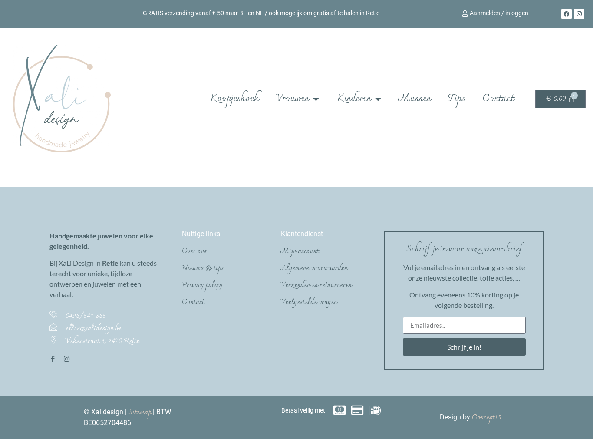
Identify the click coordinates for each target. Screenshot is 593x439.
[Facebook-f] (52, 359)
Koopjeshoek (234, 99)
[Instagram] (579, 14)
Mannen (415, 99)
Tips (456, 99)
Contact (498, 99)
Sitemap (140, 412)
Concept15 (486, 417)
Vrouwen (292, 99)
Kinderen (353, 99)
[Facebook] (566, 14)
